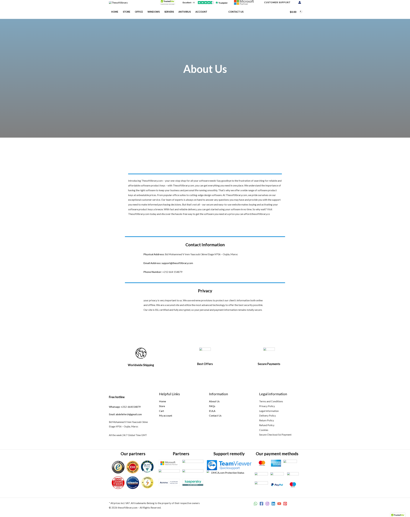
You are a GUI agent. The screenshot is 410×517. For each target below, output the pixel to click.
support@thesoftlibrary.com (177, 263)
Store (126, 11)
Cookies (263, 429)
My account (165, 415)
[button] (283, 11)
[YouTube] (279, 504)
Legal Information (269, 410)
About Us (218, 11)
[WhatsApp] (256, 504)
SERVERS (169, 11)
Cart (161, 410)
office (139, 11)
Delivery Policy (267, 415)
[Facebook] (261, 504)
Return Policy (266, 420)
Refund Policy (266, 425)
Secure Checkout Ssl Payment (275, 434)
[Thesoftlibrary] (118, 2)
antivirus (184, 11)
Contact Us (235, 11)
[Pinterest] (285, 504)
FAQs (212, 406)
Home (114, 11)
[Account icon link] (299, 2)
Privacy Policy (267, 406)
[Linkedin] (273, 504)
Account (201, 11)
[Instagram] (267, 504)
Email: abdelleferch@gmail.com (125, 414)
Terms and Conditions (271, 401)
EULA (212, 410)
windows (154, 11)
